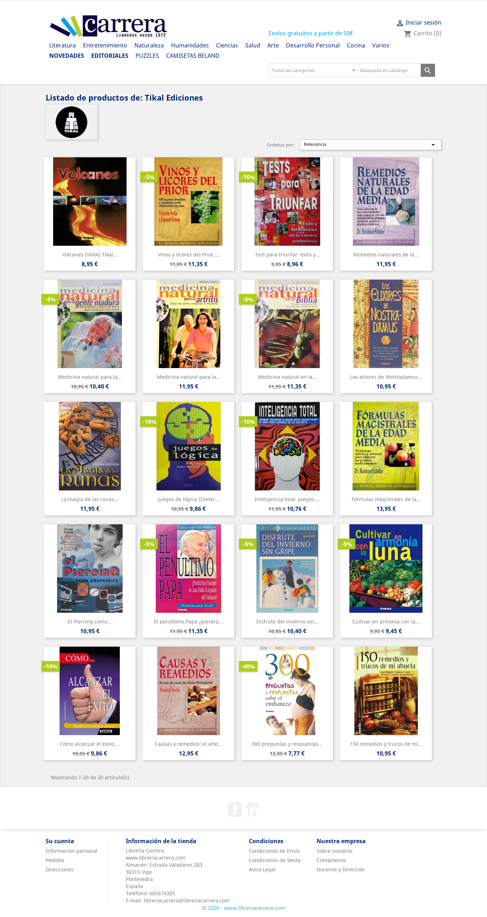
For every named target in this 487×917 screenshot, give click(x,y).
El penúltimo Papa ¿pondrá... (188, 621)
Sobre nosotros (335, 850)
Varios (380, 45)
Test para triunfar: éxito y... (287, 254)
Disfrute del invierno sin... (287, 621)
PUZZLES (147, 56)
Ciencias (227, 45)
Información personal (71, 850)
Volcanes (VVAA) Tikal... (89, 254)
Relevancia (371, 145)
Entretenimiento (105, 45)
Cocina (356, 45)
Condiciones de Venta (275, 860)
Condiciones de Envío (274, 850)
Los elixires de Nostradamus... (386, 376)
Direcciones (59, 869)
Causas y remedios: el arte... (188, 743)
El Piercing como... (90, 621)
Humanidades (190, 45)
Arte (273, 45)
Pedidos (55, 860)
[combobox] (313, 70)
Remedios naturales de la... (386, 254)
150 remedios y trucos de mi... (386, 743)
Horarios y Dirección (341, 869)
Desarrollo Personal (313, 45)
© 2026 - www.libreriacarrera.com (243, 907)
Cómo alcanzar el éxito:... (89, 743)
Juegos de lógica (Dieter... (188, 499)
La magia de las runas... (89, 499)
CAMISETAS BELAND (193, 56)
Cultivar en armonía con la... (386, 621)
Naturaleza (149, 45)
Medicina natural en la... (287, 376)
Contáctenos (331, 860)
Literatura (62, 45)
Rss (252, 810)
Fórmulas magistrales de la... (386, 499)
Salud (252, 45)
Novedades (66, 56)
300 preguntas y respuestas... (287, 743)
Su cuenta (60, 841)
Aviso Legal (262, 869)
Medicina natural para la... (90, 376)
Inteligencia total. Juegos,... (287, 499)
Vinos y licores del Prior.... (188, 254)
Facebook (235, 810)
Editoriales (109, 56)
